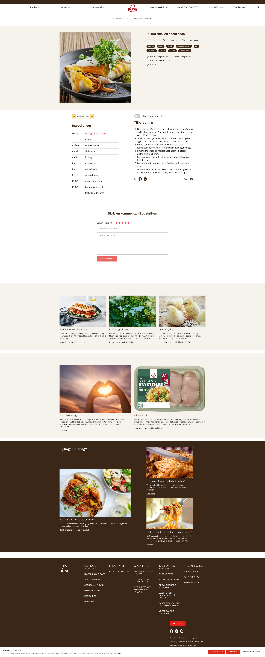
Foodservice (240, 7)
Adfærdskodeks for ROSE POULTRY (183, 646)
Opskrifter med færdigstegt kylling (142, 589)
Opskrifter (66, 7)
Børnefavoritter (185, 51)
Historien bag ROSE (94, 574)
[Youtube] (181, 631)
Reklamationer (92, 591)
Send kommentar (107, 259)
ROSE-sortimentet (119, 571)
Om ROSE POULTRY (188, 7)
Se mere (150, 545)
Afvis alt (233, 652)
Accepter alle (216, 652)
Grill (196, 46)
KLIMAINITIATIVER (192, 577)
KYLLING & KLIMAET (193, 582)
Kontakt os (90, 596)
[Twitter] (145, 179)
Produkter (35, 7)
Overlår (170, 46)
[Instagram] (176, 631)
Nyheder (89, 601)
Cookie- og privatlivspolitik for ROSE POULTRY (186, 642)
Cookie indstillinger (251, 652)
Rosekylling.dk (117, 18)
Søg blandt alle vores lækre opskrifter (75, 530)
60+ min (172, 51)
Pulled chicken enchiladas (143, 18)
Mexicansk (151, 51)
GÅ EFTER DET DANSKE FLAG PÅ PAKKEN (167, 595)
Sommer (151, 46)
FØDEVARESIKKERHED (169, 580)
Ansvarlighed (98, 7)
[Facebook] (140, 179)
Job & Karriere (216, 7)
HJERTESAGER (191, 571)
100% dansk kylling (158, 7)
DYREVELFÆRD (166, 574)
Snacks (162, 51)
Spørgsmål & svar (94, 585)
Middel (160, 46)
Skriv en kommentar (190, 40)
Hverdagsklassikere (183, 46)
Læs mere (150, 494)
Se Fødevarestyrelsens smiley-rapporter (184, 638)
